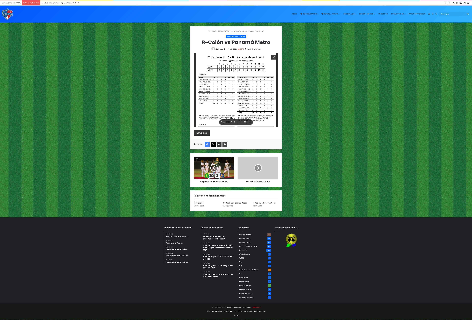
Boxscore (219, 31)
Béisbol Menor (366, 14)
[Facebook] (207, 144)
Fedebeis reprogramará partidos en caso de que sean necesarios (67, 3)
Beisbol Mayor (309, 14)
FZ (240, 274)
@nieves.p (219, 49)
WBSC (241, 258)
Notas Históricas (245, 293)
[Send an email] (224, 49)
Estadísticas (397, 14)
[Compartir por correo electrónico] (219, 144)
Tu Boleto (383, 14)
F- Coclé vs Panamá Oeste (235, 203)
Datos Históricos (417, 14)
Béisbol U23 (348, 14)
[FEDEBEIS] (7, 14)
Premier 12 (243, 278)
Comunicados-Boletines (248, 270)
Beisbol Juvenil (331, 14)
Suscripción (227, 311)
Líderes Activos (245, 289)
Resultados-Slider (246, 297)
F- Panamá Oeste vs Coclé (264, 203)
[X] (213, 144)
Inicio (294, 14)
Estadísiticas (244, 282)
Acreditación (217, 311)
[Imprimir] (224, 144)
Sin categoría (244, 254)
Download (201, 133)
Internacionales (245, 285)
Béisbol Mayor (245, 238)
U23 (241, 262)
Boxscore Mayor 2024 (248, 246)
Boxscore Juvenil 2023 (233, 31)
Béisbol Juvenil (245, 234)
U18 (240, 266)
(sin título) (198, 203)
